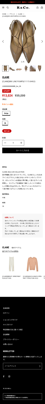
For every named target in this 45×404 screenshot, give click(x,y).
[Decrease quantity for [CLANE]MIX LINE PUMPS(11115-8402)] (5, 143)
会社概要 (6, 334)
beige (6, 113)
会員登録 (6, 308)
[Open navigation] (4, 7)
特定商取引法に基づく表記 (12, 329)
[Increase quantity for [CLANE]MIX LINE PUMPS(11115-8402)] (21, 143)
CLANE (20, 14)
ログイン (6, 313)
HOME (4, 14)
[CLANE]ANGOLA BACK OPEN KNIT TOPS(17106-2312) (32, 277)
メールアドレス (10, 366)
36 (5, 123)
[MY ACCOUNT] (37, 7)
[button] (3, 41)
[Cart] (42, 7)
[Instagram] (9, 376)
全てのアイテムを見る (10, 251)
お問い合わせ (8, 344)
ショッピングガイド (10, 320)
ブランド (12, 14)
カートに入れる (22, 150)
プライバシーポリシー (11, 339)
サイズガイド (8, 324)
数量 (4, 138)
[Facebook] (3, 376)
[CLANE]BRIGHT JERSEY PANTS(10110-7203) (11, 277)
